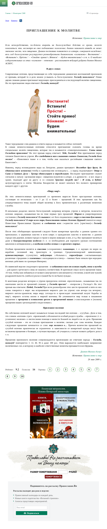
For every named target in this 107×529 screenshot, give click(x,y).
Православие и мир (92, 38)
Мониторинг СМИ (19, 13)
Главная (8, 13)
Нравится (14, 20)
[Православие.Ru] (21, 3)
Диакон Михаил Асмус (91, 351)
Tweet (7, 20)
